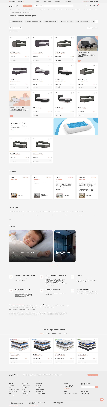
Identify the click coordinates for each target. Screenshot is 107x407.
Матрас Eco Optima (14, 358)
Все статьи (53, 265)
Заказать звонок (85, 1)
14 (96, 84)
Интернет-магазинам (40, 389)
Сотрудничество (57, 1)
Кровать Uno (12, 56)
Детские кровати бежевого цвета (78, 211)
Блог (10, 393)
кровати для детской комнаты (18, 304)
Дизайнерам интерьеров (40, 393)
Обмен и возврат (25, 387)
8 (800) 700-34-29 (94, 1)
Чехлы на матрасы (58, 9)
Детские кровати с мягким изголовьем (17, 211)
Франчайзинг (38, 385)
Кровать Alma (57, 111)
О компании (38, 1)
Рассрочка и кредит (26, 385)
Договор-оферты (25, 395)
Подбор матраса (67, 1)
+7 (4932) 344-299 (68, 386)
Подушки (42, 9)
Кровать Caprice (36, 111)
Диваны (25, 9)
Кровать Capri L (13, 157)
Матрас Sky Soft (81, 358)
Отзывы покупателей (13, 395)
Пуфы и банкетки (88, 9)
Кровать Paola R (58, 56)
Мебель (65, 333)
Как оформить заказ (26, 391)
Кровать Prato (58, 84)
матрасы (11, 9)
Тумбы (49, 9)
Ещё (10, 219)
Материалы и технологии (14, 389)
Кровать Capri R (81, 111)
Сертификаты (11, 385)
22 (28, 56)
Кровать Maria (80, 84)
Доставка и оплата (47, 1)
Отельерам (38, 387)
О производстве (39, 395)
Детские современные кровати (45, 211)
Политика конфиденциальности (14, 405)
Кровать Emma (35, 84)
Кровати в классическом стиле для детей (61, 211)
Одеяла (96, 9)
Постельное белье (76, 9)
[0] (97, 5)
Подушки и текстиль (56, 333)
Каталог (28, 5)
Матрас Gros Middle (36, 358)
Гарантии (10, 387)
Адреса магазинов (93, 374)
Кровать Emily (12, 84)
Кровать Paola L (36, 157)
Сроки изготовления (13, 391)
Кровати (18, 9)
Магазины (20, 1)
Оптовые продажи (39, 391)
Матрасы (41, 333)
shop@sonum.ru (67, 388)
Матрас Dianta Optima (59, 358)
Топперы (67, 9)
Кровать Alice (35, 56)
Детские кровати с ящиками (32, 211)
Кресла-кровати (33, 9)
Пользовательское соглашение (33, 405)
